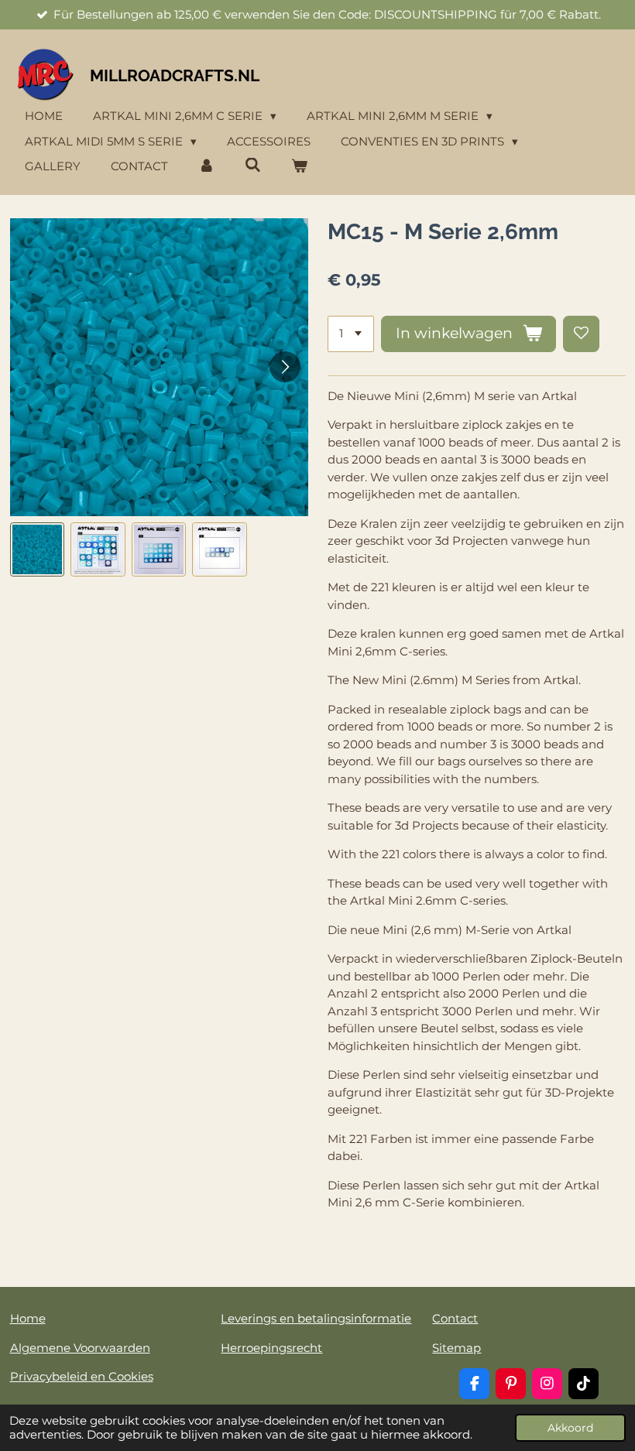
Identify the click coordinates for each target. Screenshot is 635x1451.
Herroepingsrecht (271, 1347)
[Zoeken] (252, 165)
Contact (455, 1318)
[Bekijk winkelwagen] (299, 167)
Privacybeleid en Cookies (81, 1376)
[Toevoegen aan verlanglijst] (581, 334)
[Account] (206, 167)
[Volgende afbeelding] (284, 366)
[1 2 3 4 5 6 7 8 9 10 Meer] (351, 334)
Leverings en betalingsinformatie (316, 1318)
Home (28, 1318)
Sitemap (456, 1347)
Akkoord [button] (570, 1428)
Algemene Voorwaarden (80, 1347)
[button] (37, 549)
